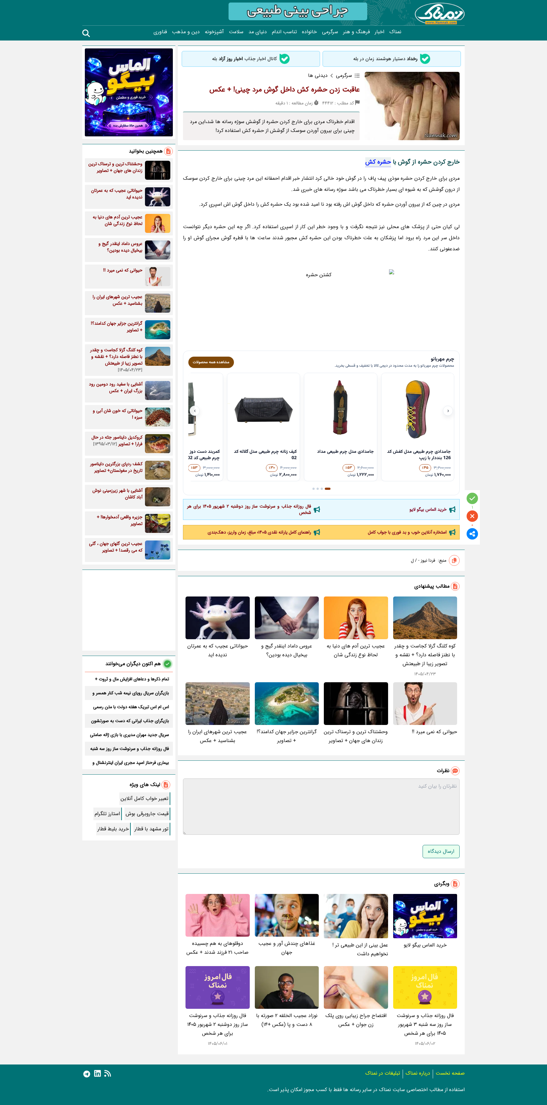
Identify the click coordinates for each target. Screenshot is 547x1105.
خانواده (309, 32)
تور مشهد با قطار (151, 829)
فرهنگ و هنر (356, 32)
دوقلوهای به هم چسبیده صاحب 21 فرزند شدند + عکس (217, 948)
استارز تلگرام (107, 814)
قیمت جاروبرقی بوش (147, 814)
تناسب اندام (284, 32)
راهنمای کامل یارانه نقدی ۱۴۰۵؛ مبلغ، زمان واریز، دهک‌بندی (259, 532)
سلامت (236, 32)
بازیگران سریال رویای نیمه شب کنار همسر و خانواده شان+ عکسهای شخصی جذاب (130, 693)
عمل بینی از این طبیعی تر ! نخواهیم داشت (360, 949)
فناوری (160, 32)
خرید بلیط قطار (113, 829)
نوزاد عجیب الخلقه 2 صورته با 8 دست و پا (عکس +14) (287, 1020)
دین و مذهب (186, 32)
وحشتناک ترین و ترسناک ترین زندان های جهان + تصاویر (356, 736)
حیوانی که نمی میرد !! (434, 732)
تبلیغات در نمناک (382, 1073)
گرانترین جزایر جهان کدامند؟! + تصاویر (287, 736)
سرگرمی (330, 32)
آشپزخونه (214, 32)
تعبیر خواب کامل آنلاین (144, 798)
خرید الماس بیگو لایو (428, 509)
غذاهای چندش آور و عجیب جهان (286, 948)
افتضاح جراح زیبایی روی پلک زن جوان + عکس (356, 1020)
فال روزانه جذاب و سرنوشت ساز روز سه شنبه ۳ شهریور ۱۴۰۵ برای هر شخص (425, 1024)
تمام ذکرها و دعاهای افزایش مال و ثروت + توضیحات (132, 679)
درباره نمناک (418, 1073)
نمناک (395, 32)
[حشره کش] (321, 308)
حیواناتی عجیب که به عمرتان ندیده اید (217, 650)
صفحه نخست (450, 1073)
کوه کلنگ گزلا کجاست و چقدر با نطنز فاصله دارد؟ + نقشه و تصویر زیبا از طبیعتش (425, 655)
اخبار (379, 32)
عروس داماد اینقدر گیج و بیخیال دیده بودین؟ (286, 650)
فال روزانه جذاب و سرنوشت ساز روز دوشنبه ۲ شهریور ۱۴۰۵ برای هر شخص (249, 509)
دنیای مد (257, 32)
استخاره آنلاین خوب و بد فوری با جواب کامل (407, 532)
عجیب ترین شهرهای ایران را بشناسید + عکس (217, 736)
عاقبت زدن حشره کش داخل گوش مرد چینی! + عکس (285, 89)
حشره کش (378, 162)
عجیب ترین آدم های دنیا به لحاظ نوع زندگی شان (356, 650)
